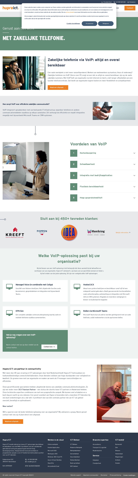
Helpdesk (132, 2)
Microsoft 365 (52, 450)
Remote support (76, 475)
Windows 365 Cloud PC (55, 457)
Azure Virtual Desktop (55, 460)
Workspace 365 (52, 454)
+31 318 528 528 (120, 2)
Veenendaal (119, 454)
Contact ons (49, 347)
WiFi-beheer (74, 466)
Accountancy (97, 444)
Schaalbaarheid (84, 164)
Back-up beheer (75, 463)
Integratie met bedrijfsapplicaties (92, 175)
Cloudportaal (107, 2)
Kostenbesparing (84, 153)
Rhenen (117, 450)
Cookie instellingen (129, 475)
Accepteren (89, 23)
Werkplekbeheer (75, 450)
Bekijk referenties (122, 232)
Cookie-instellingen (73, 23)
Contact (130, 8)
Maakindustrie (97, 450)
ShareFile (51, 463)
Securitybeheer (75, 457)
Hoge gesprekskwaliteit (87, 198)
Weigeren (106, 23)
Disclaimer (104, 475)
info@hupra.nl (31, 461)
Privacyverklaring (115, 475)
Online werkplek (53, 444)
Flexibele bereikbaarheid (88, 187)
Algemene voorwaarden (90, 475)
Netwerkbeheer (75, 460)
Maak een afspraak (58, 87)
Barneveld (118, 444)
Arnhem (117, 460)
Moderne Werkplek (76, 447)
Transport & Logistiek (99, 447)
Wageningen (119, 457)
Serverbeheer (74, 454)
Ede (116, 447)
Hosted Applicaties (54, 447)
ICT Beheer (73, 444)
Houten (117, 463)
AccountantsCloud (53, 466)
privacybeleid (70, 12)
